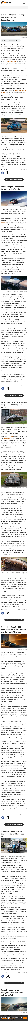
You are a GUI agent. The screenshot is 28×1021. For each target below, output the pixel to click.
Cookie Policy (4, 1018)
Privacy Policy (12, 1018)
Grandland (4, 222)
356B (11, 436)
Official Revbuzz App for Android (14, 179)
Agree (25, 1017)
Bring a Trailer (7, 438)
